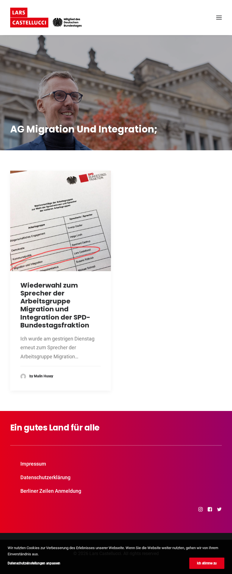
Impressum (33, 464)
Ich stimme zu (207, 563)
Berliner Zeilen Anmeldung (50, 491)
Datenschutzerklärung (45, 477)
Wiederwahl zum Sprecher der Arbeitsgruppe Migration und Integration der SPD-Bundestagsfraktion (55, 305)
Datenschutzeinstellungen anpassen (34, 563)
